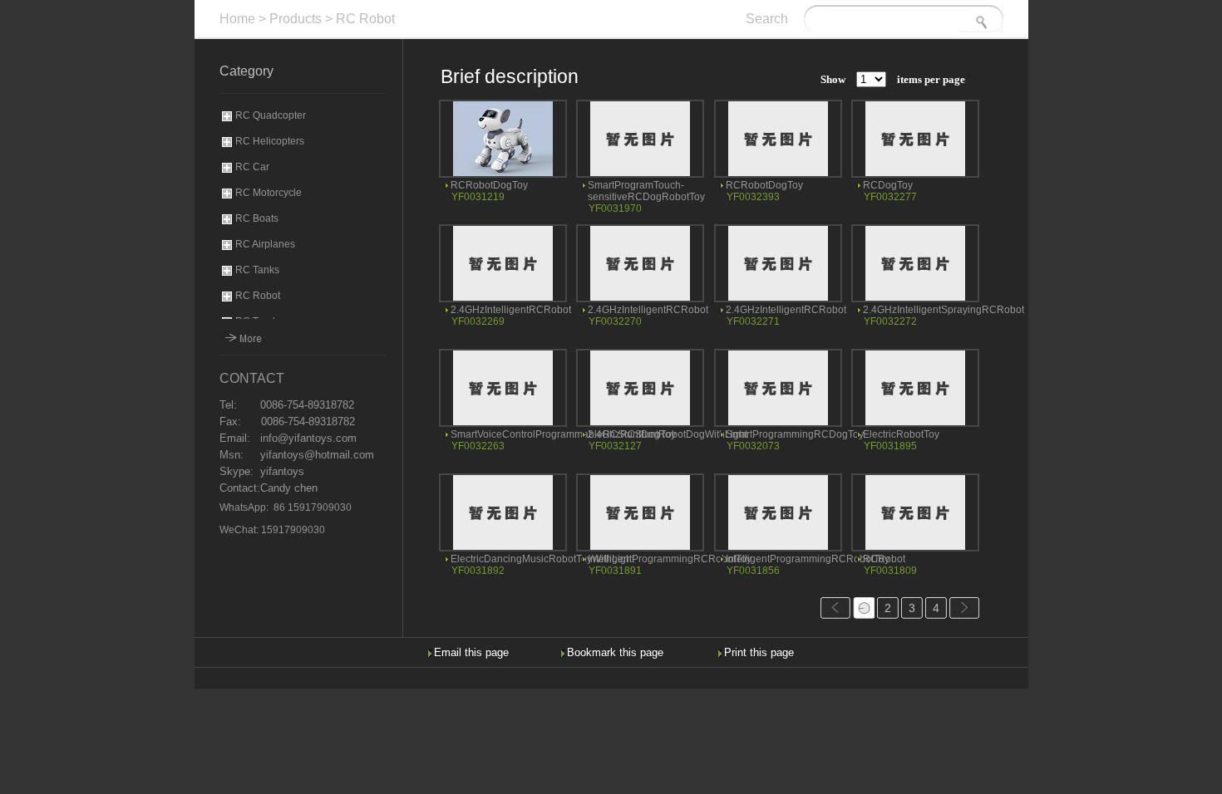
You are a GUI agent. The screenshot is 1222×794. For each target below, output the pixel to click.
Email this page (471, 652)
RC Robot (365, 19)
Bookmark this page (615, 652)
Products (295, 19)
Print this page (759, 652)
